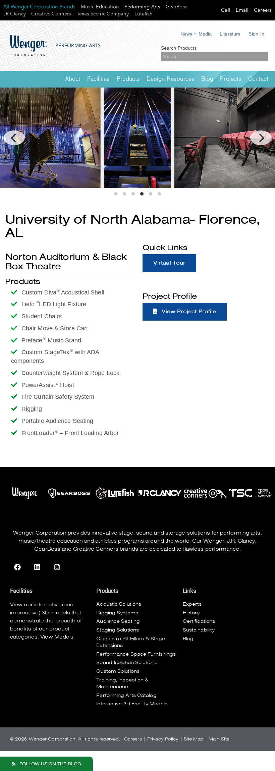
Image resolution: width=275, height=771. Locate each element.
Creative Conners (96, 549)
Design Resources (171, 78)
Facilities (98, 78)
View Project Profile (188, 311)
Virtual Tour (169, 263)
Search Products (179, 48)
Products (128, 78)
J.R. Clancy (241, 541)
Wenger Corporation (39, 533)
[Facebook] (17, 567)
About (72, 78)
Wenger (213, 541)
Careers (133, 739)
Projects (230, 78)
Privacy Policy (162, 739)
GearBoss (47, 549)
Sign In (256, 34)
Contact (258, 78)
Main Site (219, 739)
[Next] (261, 137)
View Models (56, 637)
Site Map (194, 739)
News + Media (196, 34)
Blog (207, 78)
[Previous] (14, 137)
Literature (230, 34)
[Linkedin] (37, 567)
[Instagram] (57, 567)
